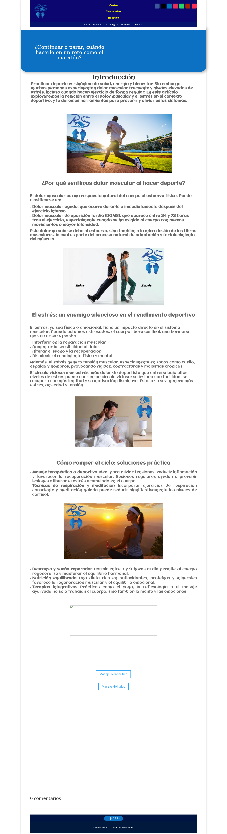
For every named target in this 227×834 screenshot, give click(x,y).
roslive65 (42, 713)
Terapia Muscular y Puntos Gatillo (107, 713)
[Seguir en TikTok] (194, 6)
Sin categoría (81, 713)
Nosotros (125, 25)
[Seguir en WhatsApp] (181, 6)
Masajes (69, 713)
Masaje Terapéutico (113, 674)
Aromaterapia (72, 742)
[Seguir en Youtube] (187, 6)
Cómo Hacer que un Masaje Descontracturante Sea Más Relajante (75, 768)
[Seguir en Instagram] (175, 6)
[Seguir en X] (163, 6)
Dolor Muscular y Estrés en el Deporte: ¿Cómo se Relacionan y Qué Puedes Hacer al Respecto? (94, 708)
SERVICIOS (98, 25)
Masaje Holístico (113, 686)
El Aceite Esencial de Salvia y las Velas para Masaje (66, 738)
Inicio (87, 25)
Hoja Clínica (113, 818)
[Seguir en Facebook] (157, 6)
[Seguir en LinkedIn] (169, 6)
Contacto (138, 25)
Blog (112, 25)
